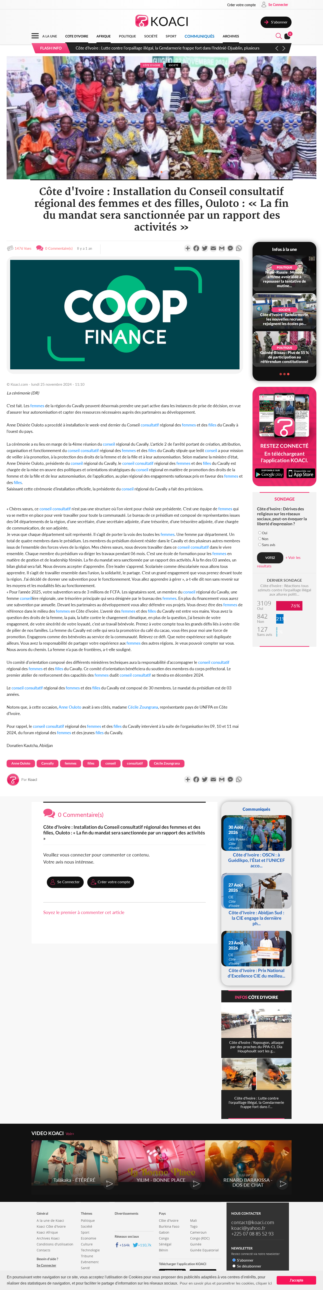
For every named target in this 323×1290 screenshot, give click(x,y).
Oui (264, 533)
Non (265, 539)
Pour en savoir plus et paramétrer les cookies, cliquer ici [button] (226, 1283)
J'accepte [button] (296, 1280)
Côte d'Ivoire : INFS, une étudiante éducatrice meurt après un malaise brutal (141, 47)
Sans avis (268, 545)
